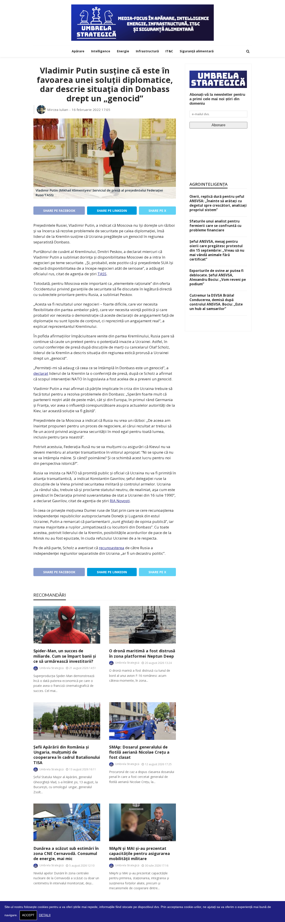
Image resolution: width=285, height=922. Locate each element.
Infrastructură (147, 51)
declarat (40, 373)
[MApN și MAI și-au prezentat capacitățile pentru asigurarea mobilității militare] (142, 822)
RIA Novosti (120, 500)
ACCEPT (28, 915)
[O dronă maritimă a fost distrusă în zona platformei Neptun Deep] (142, 625)
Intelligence (100, 51)
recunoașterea (111, 547)
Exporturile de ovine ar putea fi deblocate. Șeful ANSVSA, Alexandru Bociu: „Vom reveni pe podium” (217, 277)
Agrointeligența (208, 184)
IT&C (169, 51)
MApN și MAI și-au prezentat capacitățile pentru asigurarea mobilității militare (139, 853)
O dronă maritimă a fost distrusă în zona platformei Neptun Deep (142, 653)
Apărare (78, 51)
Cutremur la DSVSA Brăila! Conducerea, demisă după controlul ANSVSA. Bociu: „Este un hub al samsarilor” (216, 302)
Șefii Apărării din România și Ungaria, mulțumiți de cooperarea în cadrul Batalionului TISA (66, 755)
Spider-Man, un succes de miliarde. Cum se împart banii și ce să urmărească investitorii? (64, 656)
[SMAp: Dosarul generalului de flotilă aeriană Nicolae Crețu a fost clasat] (142, 721)
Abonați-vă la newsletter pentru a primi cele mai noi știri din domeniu (217, 99)
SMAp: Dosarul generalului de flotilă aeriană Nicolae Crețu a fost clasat (139, 752)
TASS (102, 273)
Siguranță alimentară (197, 51)
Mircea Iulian (57, 109)
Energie (123, 51)
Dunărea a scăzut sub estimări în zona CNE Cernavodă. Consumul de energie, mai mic (66, 853)
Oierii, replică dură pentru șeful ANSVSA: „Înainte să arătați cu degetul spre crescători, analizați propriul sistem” (218, 203)
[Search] (248, 51)
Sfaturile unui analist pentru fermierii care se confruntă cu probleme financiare (215, 225)
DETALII (45, 915)
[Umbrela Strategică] (142, 22)
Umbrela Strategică (51, 668)
